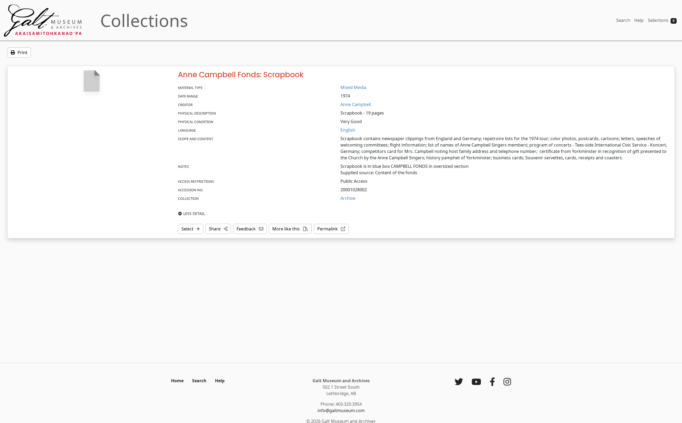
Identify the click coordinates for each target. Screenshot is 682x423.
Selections (661, 20)
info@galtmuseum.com (341, 410)
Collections (144, 20)
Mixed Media (353, 87)
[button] (218, 229)
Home (177, 381)
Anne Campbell (355, 104)
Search (623, 20)
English (347, 130)
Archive (347, 198)
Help (639, 20)
